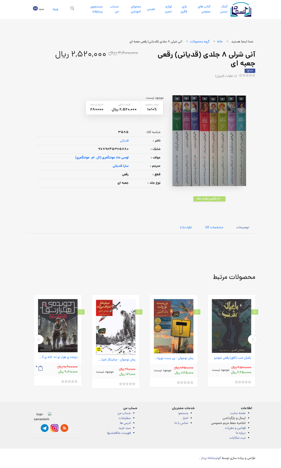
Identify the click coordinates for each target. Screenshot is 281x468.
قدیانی (124, 140)
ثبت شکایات (237, 438)
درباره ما (241, 433)
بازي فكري (184, 9)
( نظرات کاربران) (226, 76)
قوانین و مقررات (235, 428)
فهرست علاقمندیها (119, 433)
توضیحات (242, 227)
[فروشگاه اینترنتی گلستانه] (241, 9)
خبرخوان (64, 428)
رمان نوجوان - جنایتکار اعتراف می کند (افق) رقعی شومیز (116, 360)
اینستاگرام (54, 428)
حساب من (114, 9)
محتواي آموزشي (136, 9)
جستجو (183, 413)
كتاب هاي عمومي (204, 9)
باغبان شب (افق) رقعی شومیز (232, 358)
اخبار (185, 418)
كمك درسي (224, 9)
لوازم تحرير (168, 9)
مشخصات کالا (214, 227)
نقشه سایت (238, 413)
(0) (186, 227)
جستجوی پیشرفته (97, 9)
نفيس (151, 9)
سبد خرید (124, 428)
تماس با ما (181, 423)
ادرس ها (125, 423)
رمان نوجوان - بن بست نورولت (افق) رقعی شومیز (173, 358)
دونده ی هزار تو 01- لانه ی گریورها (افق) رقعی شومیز (58, 357)
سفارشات (125, 418)
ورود (55, 9)
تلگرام (45, 428)
